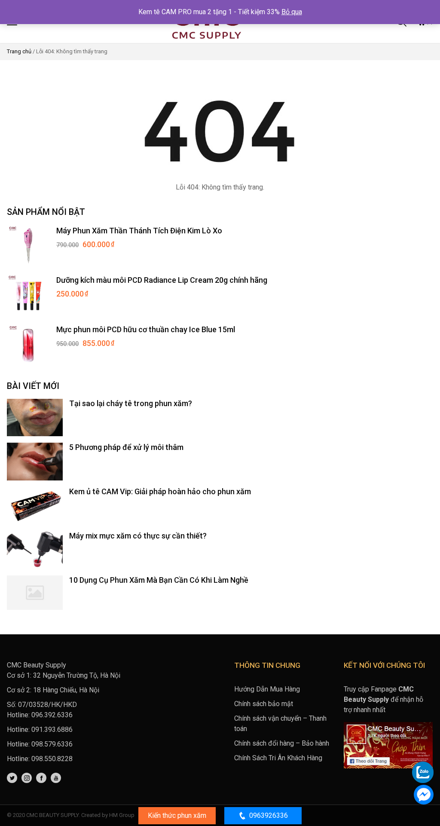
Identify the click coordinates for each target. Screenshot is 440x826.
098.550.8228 (52, 759)
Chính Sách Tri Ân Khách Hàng (278, 758)
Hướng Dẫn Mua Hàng (267, 689)
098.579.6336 (52, 744)
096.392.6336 (52, 715)
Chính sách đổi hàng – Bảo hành (281, 743)
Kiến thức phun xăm (177, 815)
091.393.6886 (52, 729)
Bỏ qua (291, 12)
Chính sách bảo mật (263, 704)
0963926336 (268, 815)
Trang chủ (19, 51)
